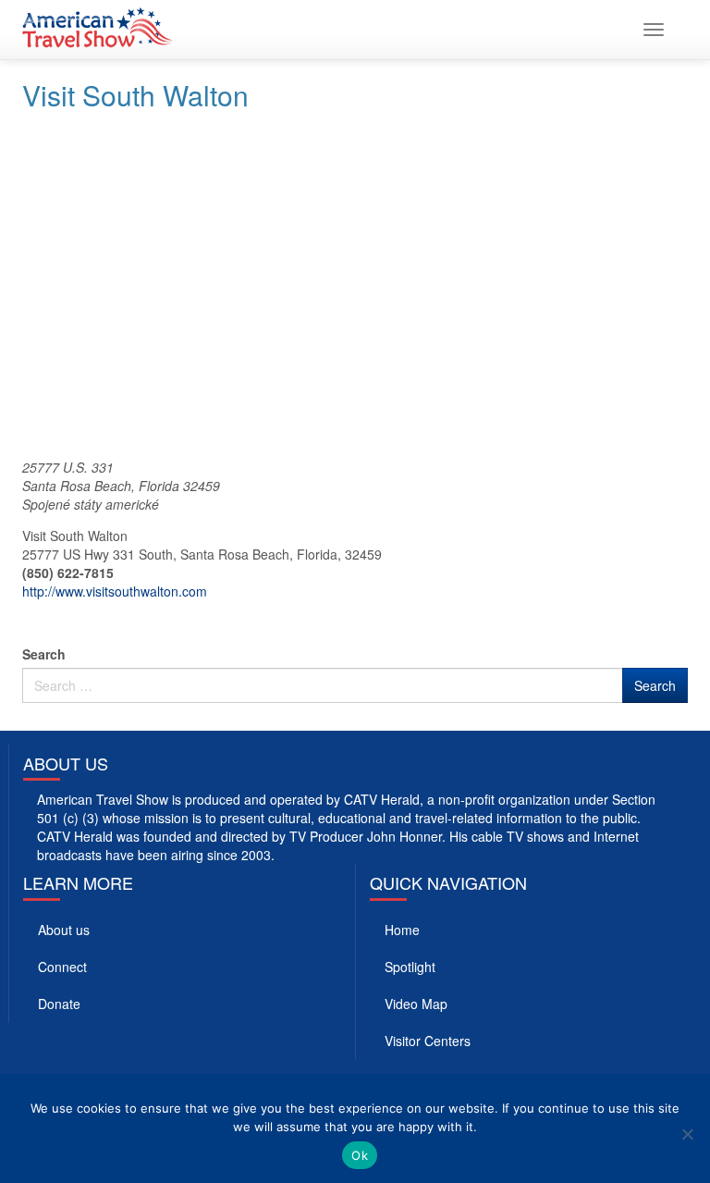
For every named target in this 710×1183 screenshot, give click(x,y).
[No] (687, 1134)
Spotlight (410, 966)
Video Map (416, 1003)
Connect (62, 966)
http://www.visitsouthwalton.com (114, 591)
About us (64, 929)
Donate (59, 1003)
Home (402, 929)
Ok (359, 1155)
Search (44, 654)
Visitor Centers (428, 1040)
